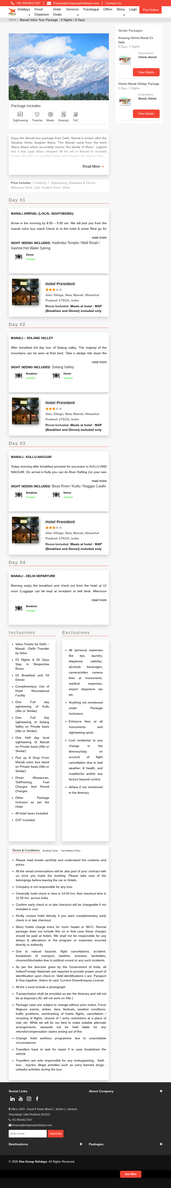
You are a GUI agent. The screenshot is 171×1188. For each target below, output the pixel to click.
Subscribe (55, 1133)
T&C (76, 120)
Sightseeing (20, 120)
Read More (91, 166)
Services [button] (72, 9)
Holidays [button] (24, 9)
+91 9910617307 (21, 1119)
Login (133, 9)
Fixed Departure (42, 11)
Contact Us (113, 3)
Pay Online (150, 10)
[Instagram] (29, 1098)
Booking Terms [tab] (50, 850)
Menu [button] (121, 9)
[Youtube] (20, 1098)
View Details (146, 72)
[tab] (26, 850)
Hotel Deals (57, 11)
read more (99, 237)
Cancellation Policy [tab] (70, 850)
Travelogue (91, 9)
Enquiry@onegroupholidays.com (76, 3)
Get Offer (130, 1174)
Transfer (37, 120)
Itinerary (63, 120)
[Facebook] (37, 1098)
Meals (50, 120)
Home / (13, 19)
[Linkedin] (12, 1098)
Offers (107, 9)
